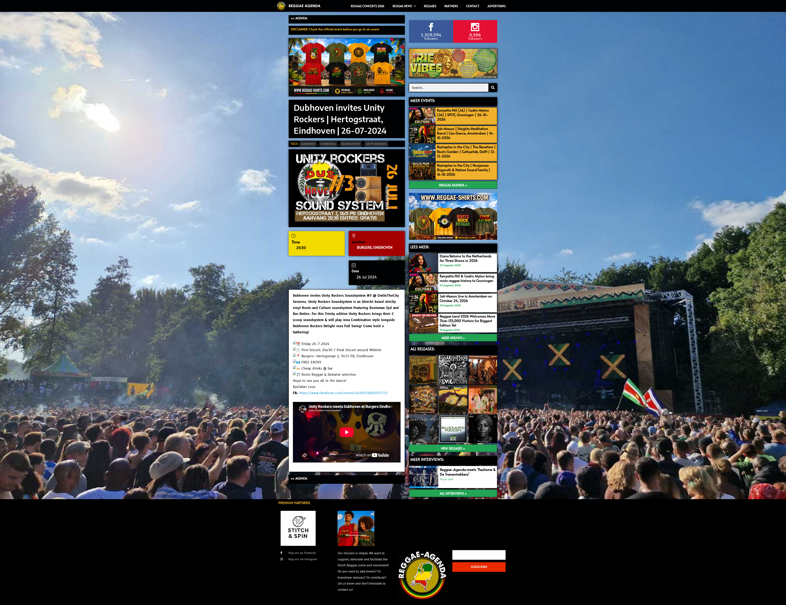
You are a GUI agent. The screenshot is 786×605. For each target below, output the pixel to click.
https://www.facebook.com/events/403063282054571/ (343, 393)
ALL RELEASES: (422, 348)
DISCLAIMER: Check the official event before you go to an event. (335, 29)
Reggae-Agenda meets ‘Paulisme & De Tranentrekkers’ (468, 471)
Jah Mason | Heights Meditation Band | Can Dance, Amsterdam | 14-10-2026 (465, 133)
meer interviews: (427, 459)
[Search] (492, 88)
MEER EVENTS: (422, 100)
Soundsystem (351, 143)
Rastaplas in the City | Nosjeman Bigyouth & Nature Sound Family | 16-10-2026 (463, 170)
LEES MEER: (419, 246)
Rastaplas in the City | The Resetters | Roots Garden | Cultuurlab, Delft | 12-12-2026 (466, 151)
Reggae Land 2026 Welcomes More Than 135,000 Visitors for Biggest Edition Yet (467, 321)
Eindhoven (328, 143)
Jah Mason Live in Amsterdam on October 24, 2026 (466, 298)
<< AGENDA (299, 18)
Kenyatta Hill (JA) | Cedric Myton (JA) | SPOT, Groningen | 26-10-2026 (463, 115)
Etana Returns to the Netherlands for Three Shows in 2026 (465, 258)
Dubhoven (308, 143)
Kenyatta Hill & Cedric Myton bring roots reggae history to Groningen (467, 278)
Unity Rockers (376, 143)
